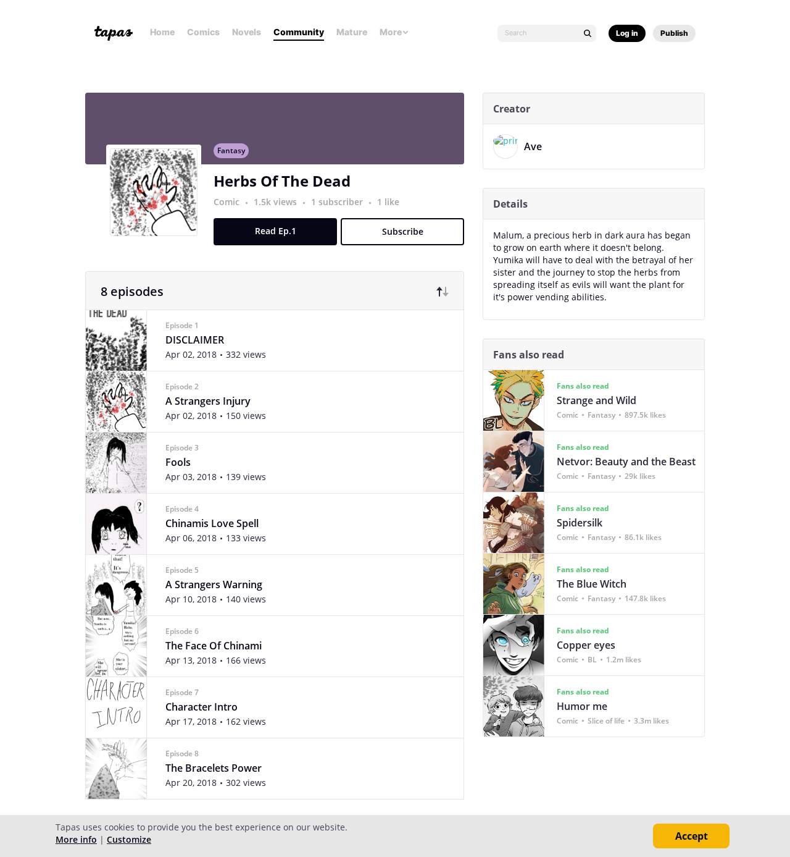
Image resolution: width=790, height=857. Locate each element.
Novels (246, 32)
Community (298, 32)
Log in (627, 33)
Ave (533, 146)
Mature (351, 32)
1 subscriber (338, 202)
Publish (674, 33)
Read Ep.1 (275, 231)
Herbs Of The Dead (282, 181)
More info (76, 839)
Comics (203, 32)
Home (162, 32)
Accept (691, 836)
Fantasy (231, 150)
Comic (226, 202)
